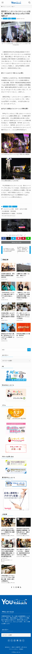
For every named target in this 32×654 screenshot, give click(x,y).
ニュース (5, 18)
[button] (3, 238)
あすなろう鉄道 (23, 209)
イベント (13, 18)
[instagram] (16, 587)
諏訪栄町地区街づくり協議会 (8, 213)
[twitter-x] (14, 587)
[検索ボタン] (29, 2)
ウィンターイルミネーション (8, 215)
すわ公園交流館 (5, 211)
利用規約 (21, 649)
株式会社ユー (8, 647)
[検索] (23, 640)
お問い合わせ (24, 647)
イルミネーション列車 (8, 209)
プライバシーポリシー (13, 649)
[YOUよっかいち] (16, 2)
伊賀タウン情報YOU (16, 647)
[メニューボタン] (2, 2)
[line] (18, 587)
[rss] (20, 587)
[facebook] (11, 587)
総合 (9, 18)
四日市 (16, 209)
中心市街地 (19, 213)
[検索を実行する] (29, 349)
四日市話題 (13, 211)
